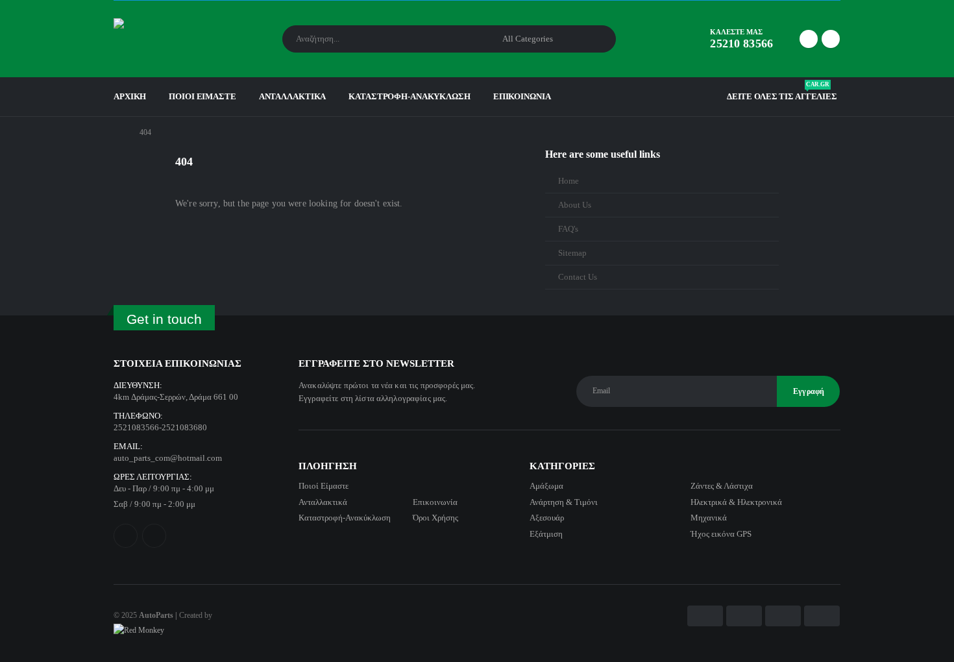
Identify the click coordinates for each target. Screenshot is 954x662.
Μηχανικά (709, 517)
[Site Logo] (150, 39)
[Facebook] (809, 39)
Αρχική (130, 96)
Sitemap (572, 253)
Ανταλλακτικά (292, 96)
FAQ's (568, 229)
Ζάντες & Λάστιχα (722, 486)
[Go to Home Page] (117, 132)
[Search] (597, 39)
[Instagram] (831, 39)
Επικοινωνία (522, 96)
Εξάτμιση (546, 534)
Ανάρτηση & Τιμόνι (564, 502)
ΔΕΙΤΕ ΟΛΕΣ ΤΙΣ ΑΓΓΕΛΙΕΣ (782, 93)
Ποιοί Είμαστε (202, 96)
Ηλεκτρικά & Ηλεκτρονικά (736, 502)
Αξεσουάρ (547, 517)
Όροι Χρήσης (435, 517)
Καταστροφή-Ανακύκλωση (409, 96)
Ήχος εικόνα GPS (721, 534)
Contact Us (577, 277)
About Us (574, 205)
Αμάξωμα (546, 486)
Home (568, 181)
